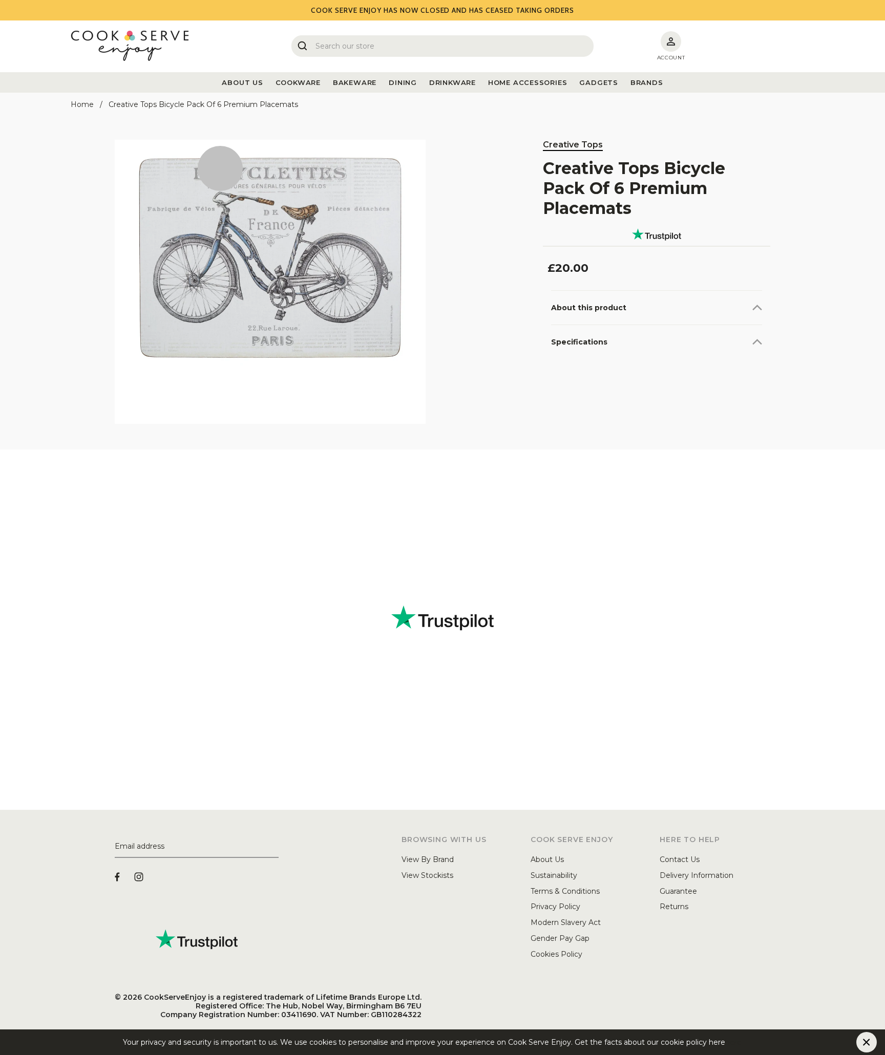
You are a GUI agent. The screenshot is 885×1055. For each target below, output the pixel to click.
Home (82, 104)
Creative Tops (573, 144)
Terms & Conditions (565, 891)
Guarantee (678, 891)
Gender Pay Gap (560, 938)
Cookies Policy (556, 954)
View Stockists (427, 875)
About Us (547, 859)
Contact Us (680, 859)
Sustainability (554, 875)
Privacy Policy (555, 906)
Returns (674, 906)
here (733, 1042)
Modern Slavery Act (566, 922)
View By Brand (428, 859)
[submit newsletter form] (274, 847)
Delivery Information (696, 875)
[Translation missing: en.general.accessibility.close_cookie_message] (866, 1042)
